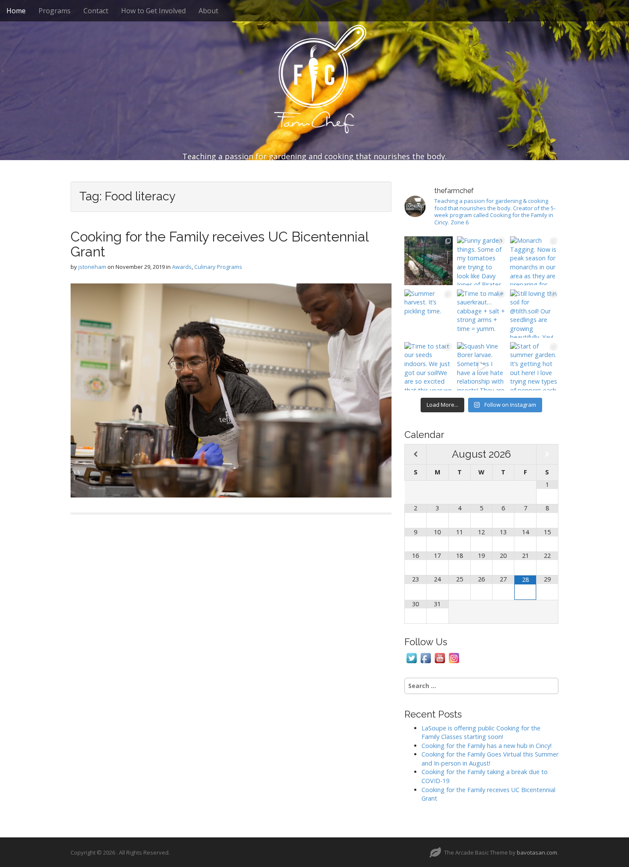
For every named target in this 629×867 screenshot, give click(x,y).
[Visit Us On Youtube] (440, 657)
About (208, 10)
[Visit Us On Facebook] (425, 657)
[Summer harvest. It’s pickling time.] (428, 313)
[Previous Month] (415, 454)
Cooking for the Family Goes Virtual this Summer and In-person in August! (489, 758)
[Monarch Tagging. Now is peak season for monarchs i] (534, 260)
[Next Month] (547, 454)
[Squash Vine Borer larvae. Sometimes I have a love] (481, 366)
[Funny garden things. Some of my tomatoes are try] (481, 260)
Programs (55, 10)
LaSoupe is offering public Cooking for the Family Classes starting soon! (480, 732)
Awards (182, 267)
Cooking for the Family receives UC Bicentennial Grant (219, 244)
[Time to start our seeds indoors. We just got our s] (428, 366)
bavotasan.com (537, 852)
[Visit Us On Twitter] (411, 657)
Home (16, 10)
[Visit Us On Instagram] (454, 657)
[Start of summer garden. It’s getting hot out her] (534, 366)
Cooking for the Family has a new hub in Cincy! (486, 746)
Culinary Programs (218, 267)
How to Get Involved (153, 10)
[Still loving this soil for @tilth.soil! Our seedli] (534, 313)
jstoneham (92, 267)
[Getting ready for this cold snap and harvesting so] (428, 260)
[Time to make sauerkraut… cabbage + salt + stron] (481, 313)
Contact (95, 10)
